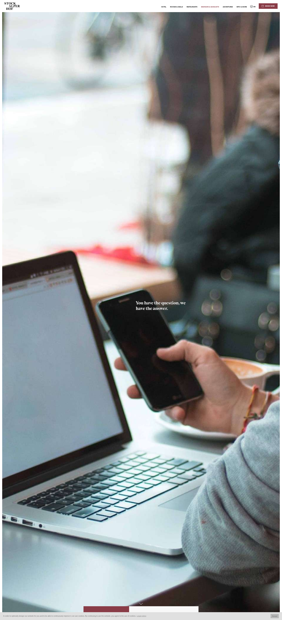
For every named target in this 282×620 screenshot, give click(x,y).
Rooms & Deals (176, 7)
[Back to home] (12, 6)
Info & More (242, 7)
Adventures (228, 7)
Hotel (163, 7)
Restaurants (192, 7)
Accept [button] (274, 616)
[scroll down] (141, 604)
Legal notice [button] (141, 616)
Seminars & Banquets (210, 7)
